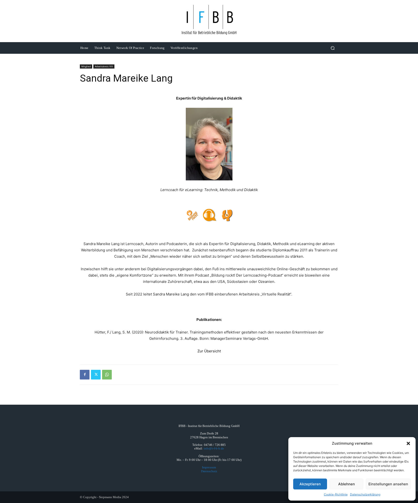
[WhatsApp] (107, 374)
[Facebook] (85, 374)
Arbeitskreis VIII (104, 66)
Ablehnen (346, 484)
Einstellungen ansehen (388, 484)
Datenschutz (209, 471)
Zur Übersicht (209, 351)
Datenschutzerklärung (365, 494)
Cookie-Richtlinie (336, 494)
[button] (408, 443)
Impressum (209, 467)
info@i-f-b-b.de (214, 448)
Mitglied (86, 66)
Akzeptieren (310, 484)
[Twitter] (96, 374)
